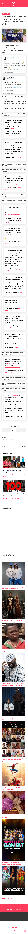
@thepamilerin (15, 395)
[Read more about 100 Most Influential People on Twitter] (14, 462)
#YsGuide (11, 128)
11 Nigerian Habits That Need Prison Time (12, 651)
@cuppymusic (10, 363)
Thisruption (21, 474)
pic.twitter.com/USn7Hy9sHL (12, 367)
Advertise (6, 916)
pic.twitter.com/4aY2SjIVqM (12, 184)
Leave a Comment (7, 474)
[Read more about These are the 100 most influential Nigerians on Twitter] (14, 485)
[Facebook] (20, 909)
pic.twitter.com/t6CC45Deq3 (14, 238)
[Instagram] (11, 909)
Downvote (21, 430)
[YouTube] (8, 909)
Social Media (5, 13)
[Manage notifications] (25, 931)
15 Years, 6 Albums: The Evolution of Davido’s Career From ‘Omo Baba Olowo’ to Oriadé (13, 684)
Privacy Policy (14, 916)
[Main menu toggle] (2, 3)
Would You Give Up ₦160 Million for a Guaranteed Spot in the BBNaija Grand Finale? (13, 863)
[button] (26, 3)
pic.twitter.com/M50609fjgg (12, 214)
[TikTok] (17, 909)
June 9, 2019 (8, 328)
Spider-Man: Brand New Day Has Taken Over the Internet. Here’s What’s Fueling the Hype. (14, 788)
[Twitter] (14, 909)
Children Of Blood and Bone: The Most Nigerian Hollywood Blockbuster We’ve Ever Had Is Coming (14, 759)
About (3, 916)
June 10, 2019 (19, 347)
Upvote (6, 430)
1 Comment (6, 498)
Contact (10, 916)
